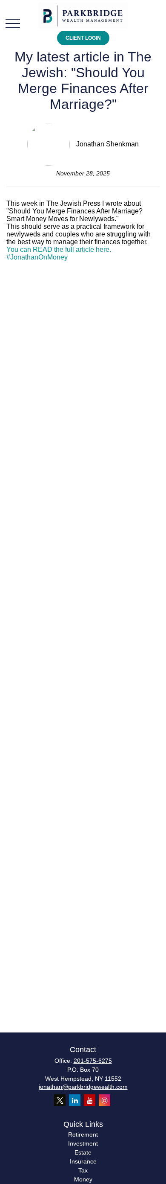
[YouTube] (89, 1100)
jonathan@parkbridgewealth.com (83, 1086)
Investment (83, 1143)
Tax (83, 1170)
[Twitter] (60, 1100)
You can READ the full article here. (58, 249)
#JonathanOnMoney (37, 257)
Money (83, 1179)
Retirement (83, 1134)
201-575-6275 (93, 1060)
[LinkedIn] (74, 1100)
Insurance (83, 1161)
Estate (83, 1152)
